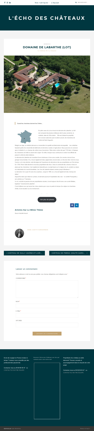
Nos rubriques (41, 2)
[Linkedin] (10, 3)
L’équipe (55, 2)
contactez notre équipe (14, 370)
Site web (19, 320)
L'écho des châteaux (47, 18)
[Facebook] (5, 3)
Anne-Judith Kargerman (37, 230)
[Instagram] (7, 3)
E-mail (18, 311)
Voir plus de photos (47, 199)
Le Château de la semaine (47, 50)
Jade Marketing (16, 428)
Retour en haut (84, 428)
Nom (18, 301)
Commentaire (21, 278)
